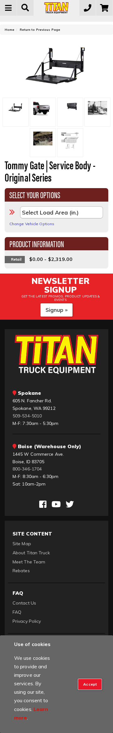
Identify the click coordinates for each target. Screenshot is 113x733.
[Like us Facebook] (43, 504)
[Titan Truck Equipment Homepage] (56, 8)
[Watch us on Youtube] (56, 504)
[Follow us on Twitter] (69, 504)
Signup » (57, 310)
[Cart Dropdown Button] (104, 8)
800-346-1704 (27, 469)
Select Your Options (34, 194)
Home (9, 30)
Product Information (36, 243)
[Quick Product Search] (25, 8)
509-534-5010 (27, 416)
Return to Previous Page (40, 30)
